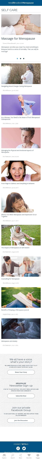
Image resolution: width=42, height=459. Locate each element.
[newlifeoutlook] (21, 3)
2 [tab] (20, 58)
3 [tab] (23, 58)
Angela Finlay (6, 314)
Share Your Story (21, 372)
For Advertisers (32, 452)
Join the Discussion (21, 420)
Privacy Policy (23, 452)
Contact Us (14, 452)
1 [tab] (17, 58)
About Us (7, 452)
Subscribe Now (21, 396)
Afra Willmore (7, 90)
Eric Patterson (7, 156)
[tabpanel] (21, 34)
